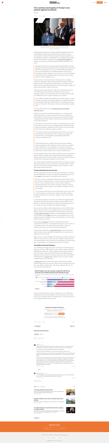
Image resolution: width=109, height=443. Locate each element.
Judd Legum (36, 12)
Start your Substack (51, 437)
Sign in (105, 2)
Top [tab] (35, 386)
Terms (59, 434)
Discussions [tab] (42, 386)
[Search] (92, 2)
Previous (38, 326)
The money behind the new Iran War (43, 390)
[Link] (32, 170)
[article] (54, 393)
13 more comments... (38, 380)
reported (47, 257)
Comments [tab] (37, 334)
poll (47, 248)
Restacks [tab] (41, 334)
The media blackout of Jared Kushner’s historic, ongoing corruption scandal (48, 408)
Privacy (56, 434)
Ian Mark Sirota (39, 373)
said (67, 200)
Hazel (37, 344)
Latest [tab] (38, 386)
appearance (45, 222)
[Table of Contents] (1, 221)
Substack (49, 440)
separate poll (38, 261)
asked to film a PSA (55, 230)
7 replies (39, 369)
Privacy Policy (63, 317)
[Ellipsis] (75, 345)
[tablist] (39, 334)
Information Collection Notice (54, 317)
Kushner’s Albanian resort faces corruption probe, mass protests (48, 399)
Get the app (60, 437)
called (48, 215)
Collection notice (64, 434)
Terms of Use (60, 316)
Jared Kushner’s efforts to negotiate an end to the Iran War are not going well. (49, 401)
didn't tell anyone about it (42, 213)
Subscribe (100, 2)
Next (72, 326)
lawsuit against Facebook (64, 59)
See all (36, 418)
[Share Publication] (95, 2)
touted (39, 176)
